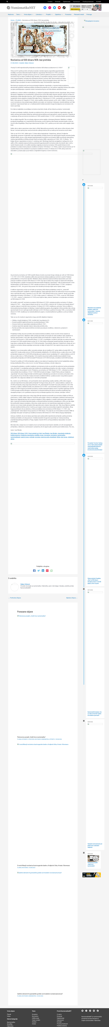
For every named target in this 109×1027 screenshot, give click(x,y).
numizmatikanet (15, 437)
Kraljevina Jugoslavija (27, 435)
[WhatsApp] (51, 570)
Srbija (58, 437)
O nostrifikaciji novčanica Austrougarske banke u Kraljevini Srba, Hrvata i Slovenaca (43, 865)
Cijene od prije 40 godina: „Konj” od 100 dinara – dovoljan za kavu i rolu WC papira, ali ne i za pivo (94, 580)
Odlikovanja (35, 1018)
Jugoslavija (61, 433)
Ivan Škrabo (45, 433)
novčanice (54, 435)
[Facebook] (34, 570)
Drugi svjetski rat (33, 433)
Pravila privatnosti (62, 1024)
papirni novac (25, 437)
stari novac (64, 437)
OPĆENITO (52, 739)
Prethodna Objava (14, 598)
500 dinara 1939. (23, 433)
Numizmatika (11, 1022)
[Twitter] (38, 570)
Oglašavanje (60, 1018)
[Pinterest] (47, 570)
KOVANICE (24, 739)
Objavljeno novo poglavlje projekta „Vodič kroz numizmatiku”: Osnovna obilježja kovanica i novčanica (94, 311)
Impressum (60, 1020)
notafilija (36, 435)
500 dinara (14, 433)
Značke (34, 1022)
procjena (37, 437)
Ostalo (34, 1024)
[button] (7, 2)
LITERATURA (31, 739)
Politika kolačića (62, 1026)
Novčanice (35, 1016)
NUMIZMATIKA (45, 739)
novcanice (47, 435)
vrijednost (71, 437)
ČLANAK (19, 739)
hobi (40, 433)
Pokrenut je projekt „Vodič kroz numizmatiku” (31, 737)
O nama (59, 1014)
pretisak (31, 437)
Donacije (59, 1016)
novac (42, 435)
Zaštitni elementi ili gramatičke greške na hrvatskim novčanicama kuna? (40, 994)
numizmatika (61, 435)
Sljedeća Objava (71, 598)
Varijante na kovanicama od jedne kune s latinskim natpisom (95, 845)
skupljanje (53, 437)
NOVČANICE (38, 739)
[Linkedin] (43, 570)
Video (9, 1016)
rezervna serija (45, 437)
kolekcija (67, 433)
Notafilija (9, 1024)
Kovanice (35, 1014)
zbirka (12, 439)
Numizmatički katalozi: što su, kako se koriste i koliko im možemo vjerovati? (95, 713)
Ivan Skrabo (53, 433)
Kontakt (59, 1022)
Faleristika (10, 1026)
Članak (9, 1014)
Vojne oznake (36, 1020)
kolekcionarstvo (15, 435)
